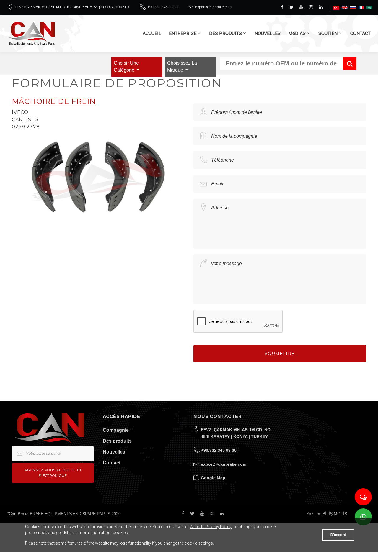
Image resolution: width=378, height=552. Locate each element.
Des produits (117, 440)
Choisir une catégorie (126, 66)
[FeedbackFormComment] (363, 496)
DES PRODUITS (225, 33)
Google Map (213, 477)
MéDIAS (297, 33)
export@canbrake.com (213, 7)
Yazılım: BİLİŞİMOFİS (327, 513)
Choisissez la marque (182, 66)
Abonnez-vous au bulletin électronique (53, 473)
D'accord (338, 535)
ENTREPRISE (182, 33)
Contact (111, 462)
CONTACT (360, 33)
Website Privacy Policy (211, 526)
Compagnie (116, 430)
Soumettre (280, 353)
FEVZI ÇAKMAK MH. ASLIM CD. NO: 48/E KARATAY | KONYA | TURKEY (72, 7)
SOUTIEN (328, 33)
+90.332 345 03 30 (162, 7)
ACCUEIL (152, 33)
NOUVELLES (268, 33)
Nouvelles (114, 451)
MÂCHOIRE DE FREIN (54, 101)
